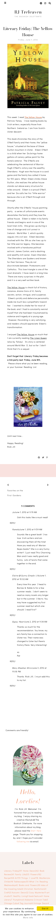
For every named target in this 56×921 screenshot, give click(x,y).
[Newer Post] (11, 485)
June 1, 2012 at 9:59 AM (30, 529)
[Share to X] (43, 457)
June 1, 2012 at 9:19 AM (26, 512)
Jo (13, 512)
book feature (36, 896)
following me (23, 841)
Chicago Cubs (11, 903)
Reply (13, 523)
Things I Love (29, 878)
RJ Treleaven (28, 12)
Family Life (22, 874)
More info (28, 917)
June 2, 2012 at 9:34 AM (35, 621)
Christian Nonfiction (35, 889)
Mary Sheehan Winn (22, 668)
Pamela (15, 529)
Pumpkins (18, 899)
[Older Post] (44, 485)
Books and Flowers (29, 885)
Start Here (36, 830)
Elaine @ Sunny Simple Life (25, 575)
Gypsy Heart (18, 621)
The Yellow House (33, 117)
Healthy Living (21, 896)
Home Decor (31, 870)
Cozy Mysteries (37, 892)
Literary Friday (13, 870)
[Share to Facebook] (39, 457)
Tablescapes (21, 881)
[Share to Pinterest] (47, 457)
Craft (7, 892)
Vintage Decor (41, 903)
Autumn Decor (20, 892)
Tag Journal (26, 903)
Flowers (35, 874)
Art (18, 878)
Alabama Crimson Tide (36, 899)
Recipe (9, 878)
